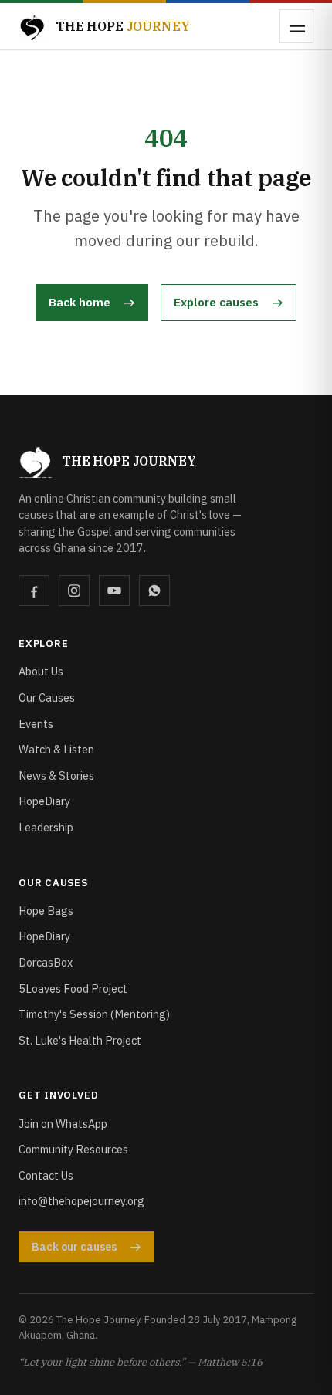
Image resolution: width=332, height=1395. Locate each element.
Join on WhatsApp (63, 1123)
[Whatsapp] (154, 590)
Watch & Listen (56, 749)
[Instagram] (74, 590)
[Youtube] (114, 590)
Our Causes (47, 697)
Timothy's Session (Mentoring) (94, 1014)
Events (36, 723)
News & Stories (56, 775)
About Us (41, 671)
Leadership (46, 827)
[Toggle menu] (296, 26)
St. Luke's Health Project (80, 1040)
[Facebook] (34, 590)
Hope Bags (46, 910)
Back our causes (74, 1247)
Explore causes (216, 302)
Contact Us (46, 1175)
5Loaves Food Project (73, 988)
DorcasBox (46, 962)
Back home (79, 302)
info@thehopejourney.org (81, 1201)
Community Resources (73, 1149)
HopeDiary (44, 801)
